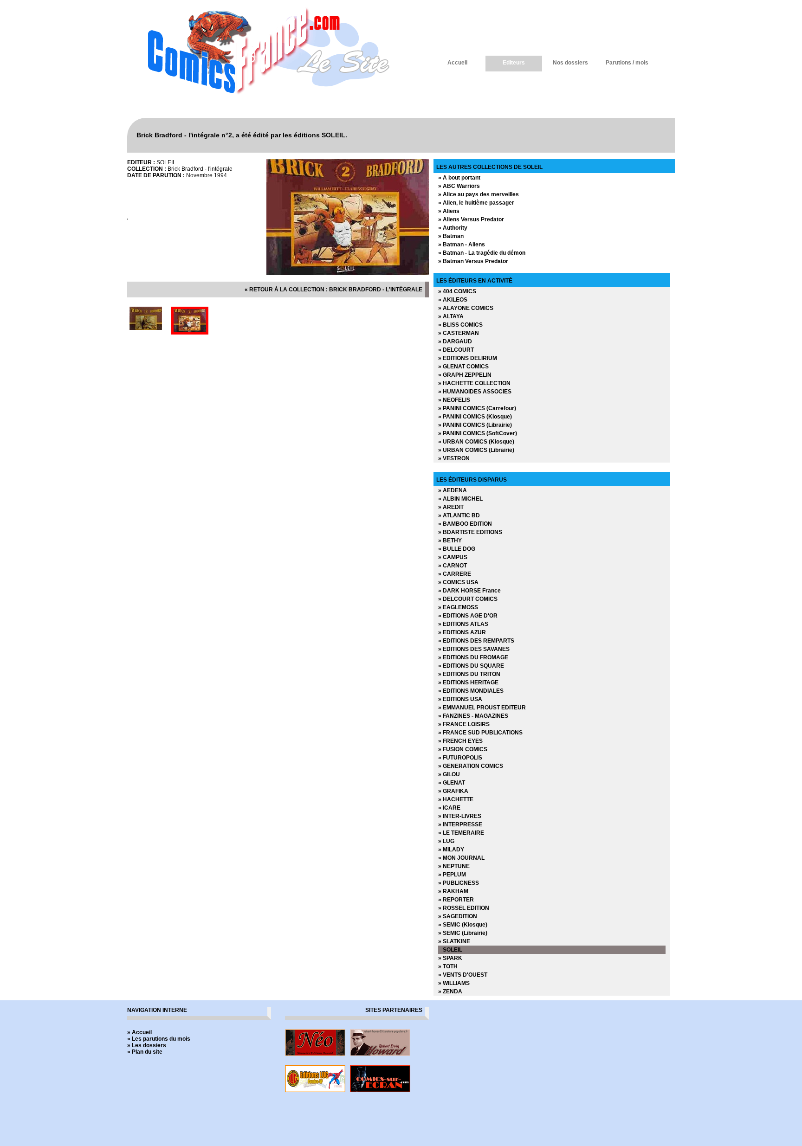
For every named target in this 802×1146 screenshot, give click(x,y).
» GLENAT (451, 782)
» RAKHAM (453, 891)
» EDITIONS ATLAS (463, 624)
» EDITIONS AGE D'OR (468, 615)
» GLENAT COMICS (463, 366)
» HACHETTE (455, 799)
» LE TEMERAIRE (461, 833)
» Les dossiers (146, 1045)
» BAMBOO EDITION (465, 524)
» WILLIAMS (454, 983)
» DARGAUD (455, 341)
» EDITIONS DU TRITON (469, 674)
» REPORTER (456, 899)
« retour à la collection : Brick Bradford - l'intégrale (333, 289)
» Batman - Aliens (461, 244)
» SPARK (450, 958)
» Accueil (139, 1032)
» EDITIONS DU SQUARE (471, 666)
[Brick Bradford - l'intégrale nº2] (347, 273)
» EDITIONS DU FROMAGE (473, 657)
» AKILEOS (452, 299)
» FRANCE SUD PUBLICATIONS (480, 732)
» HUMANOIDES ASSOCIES (474, 391)
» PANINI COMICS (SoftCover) (477, 433)
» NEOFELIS (454, 400)
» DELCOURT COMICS (468, 599)
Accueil (457, 62)
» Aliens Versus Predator (471, 219)
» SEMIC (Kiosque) (462, 924)
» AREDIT (451, 507)
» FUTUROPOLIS (460, 757)
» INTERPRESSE (460, 824)
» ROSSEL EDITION (463, 908)
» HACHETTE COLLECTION (474, 383)
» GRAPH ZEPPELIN (465, 375)
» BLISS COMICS (460, 325)
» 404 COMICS (457, 291)
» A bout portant (459, 177)
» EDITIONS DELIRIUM (467, 358)
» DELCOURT (456, 350)
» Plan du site (144, 1052)
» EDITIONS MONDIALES (471, 691)
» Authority (452, 228)
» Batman (451, 236)
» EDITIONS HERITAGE (468, 682)
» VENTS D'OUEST (462, 975)
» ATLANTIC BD (459, 515)
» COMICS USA (458, 582)
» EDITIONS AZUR (462, 632)
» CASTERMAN (458, 333)
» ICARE (449, 808)
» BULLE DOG (456, 549)
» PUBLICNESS (458, 883)
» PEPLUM (452, 874)
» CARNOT (452, 565)
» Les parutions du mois (158, 1039)
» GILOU (449, 774)
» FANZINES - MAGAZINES (473, 716)
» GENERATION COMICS (470, 766)
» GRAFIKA (453, 791)
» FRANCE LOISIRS (464, 724)
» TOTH (448, 966)
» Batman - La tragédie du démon (481, 253)
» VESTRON (454, 458)
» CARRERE (454, 574)
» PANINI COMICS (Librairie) (475, 425)
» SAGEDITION (457, 916)
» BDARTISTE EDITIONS (470, 532)
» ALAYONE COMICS (465, 308)
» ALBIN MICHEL (460, 499)
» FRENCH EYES (460, 741)
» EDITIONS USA (460, 699)
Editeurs (514, 62)
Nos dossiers (570, 62)
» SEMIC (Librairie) (462, 933)
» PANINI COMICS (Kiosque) (475, 416)
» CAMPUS (452, 557)
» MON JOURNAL (461, 858)
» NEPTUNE (454, 866)
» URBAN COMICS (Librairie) (476, 450)
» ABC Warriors (459, 186)
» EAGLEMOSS (458, 607)
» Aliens (448, 211)
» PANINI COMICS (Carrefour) (477, 408)
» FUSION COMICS (462, 749)
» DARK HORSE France (469, 590)
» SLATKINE (454, 941)
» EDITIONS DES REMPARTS (476, 640)
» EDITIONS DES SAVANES (474, 649)
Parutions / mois (627, 62)
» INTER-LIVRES (459, 816)
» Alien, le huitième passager (476, 203)
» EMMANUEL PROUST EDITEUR (482, 707)
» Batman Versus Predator (473, 261)
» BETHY (450, 540)
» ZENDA (450, 991)
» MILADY (451, 849)
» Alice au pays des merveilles (478, 194)
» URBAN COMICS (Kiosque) (476, 441)
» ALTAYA (451, 316)
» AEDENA (452, 490)
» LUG (446, 841)
